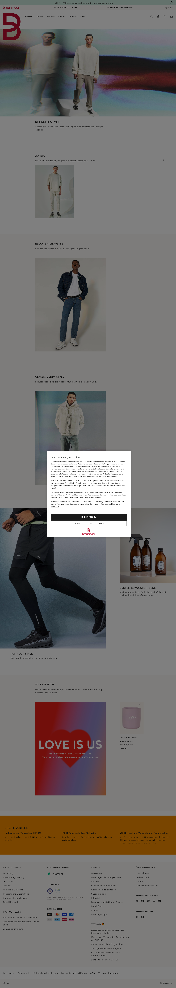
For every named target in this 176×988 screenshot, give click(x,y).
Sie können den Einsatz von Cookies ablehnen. (82, 497)
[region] (89, 494)
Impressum (55, 506)
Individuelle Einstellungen (89, 523)
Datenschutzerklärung (108, 504)
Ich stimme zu (88, 517)
